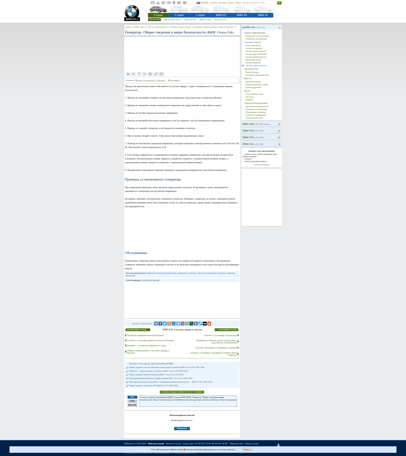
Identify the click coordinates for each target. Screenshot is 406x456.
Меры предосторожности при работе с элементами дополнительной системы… (170, 382)
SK (223, 444)
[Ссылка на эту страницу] (156, 74)
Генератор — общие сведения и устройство (158, 371)
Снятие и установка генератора (220, 335)
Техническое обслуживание (256, 39)
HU (226, 444)
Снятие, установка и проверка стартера (216, 348)
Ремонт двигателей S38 (163, 453)
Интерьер (249, 100)
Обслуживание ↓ (174, 80)
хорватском (201, 273)
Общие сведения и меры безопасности (156, 375)
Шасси (247, 78)
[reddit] (209, 323)
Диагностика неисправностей (257, 106)
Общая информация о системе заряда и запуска (148, 351)
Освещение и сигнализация (256, 109)
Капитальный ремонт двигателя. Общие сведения (161, 378)
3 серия (158, 15)
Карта (231, 3)
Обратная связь (236, 444)
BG (199, 444)
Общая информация (254, 32)
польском (221, 273)
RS (210, 444)
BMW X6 (263, 15)
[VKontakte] (156, 323)
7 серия (200, 15)
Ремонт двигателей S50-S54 (185, 453)
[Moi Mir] (174, 323)
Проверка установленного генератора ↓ (150, 80)
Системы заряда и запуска (181, 27)
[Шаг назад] (128, 74)
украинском (182, 273)
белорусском (171, 273)
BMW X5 (242, 15)
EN (196, 444)
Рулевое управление (253, 87)
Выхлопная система (253, 60)
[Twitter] (165, 323)
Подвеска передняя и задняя (257, 84)
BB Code (132, 405)
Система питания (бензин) (256, 51)
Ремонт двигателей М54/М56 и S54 (138, 453)
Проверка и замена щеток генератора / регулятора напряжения (216, 341)
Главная (128, 27)
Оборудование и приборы (256, 112)
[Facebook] (160, 323)
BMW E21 (253, 144)
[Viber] (182, 323)
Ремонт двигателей (253, 45)
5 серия (179, 15)
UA (206, 444)
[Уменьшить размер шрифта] (133, 74)
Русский (204, 3)
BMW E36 (253, 130)
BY (203, 444)
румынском (211, 273)
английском (150, 273)
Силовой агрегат (160, 27)
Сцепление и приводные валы (257, 75)
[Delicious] (200, 323)
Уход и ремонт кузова (254, 94)
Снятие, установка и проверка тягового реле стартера (213, 354)
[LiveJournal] (191, 323)
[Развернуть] (279, 124)
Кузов (247, 90)
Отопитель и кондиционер (256, 115)
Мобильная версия (156, 444)
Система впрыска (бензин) (256, 54)
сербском (192, 273)
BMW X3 (221, 15)
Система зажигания (253, 63)
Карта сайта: (188, 444)
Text (132, 397)
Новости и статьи (173, 444)
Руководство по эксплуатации (257, 36)
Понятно (247, 449)
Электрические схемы (254, 118)
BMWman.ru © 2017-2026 (135, 444)
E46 (154, 19)
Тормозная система (253, 82)
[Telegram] (178, 323)
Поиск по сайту (252, 444)
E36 (190, 19)
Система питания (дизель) (256, 57)
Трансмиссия (251, 69)
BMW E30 (253, 137)
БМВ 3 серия (139, 27)
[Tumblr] (196, 323)
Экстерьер (250, 97)
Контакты (222, 3)
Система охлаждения (254, 48)
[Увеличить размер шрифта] (144, 74)
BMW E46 (254, 27)
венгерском (130, 276)
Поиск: (238, 3)
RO (216, 444)
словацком (230, 273)
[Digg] (205, 323)
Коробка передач (252, 72)
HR (213, 444)
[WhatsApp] (187, 323)
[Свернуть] (280, 27)
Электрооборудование (255, 103)
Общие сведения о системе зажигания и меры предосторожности (167, 367)
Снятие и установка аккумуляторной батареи (150, 340)
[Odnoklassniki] (169, 323)
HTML (132, 401)
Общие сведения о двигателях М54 (153, 385)
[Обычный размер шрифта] (139, 74)
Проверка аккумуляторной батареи (145, 335)
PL (220, 444)
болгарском (160, 273)
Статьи (213, 3)
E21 (220, 19)
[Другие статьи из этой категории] (150, 74)
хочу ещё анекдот (262, 164)
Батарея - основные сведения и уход (146, 345)
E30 (205, 19)
